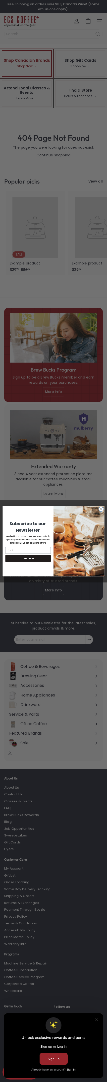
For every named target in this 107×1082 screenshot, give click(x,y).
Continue (28, 558)
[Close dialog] (101, 509)
